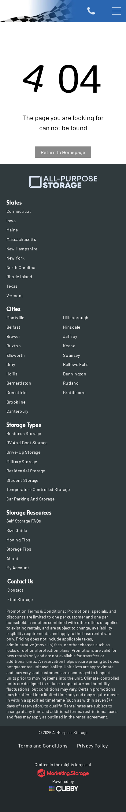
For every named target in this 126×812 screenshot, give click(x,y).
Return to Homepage (63, 152)
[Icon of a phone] (91, 14)
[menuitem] (63, 211)
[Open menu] (116, 11)
